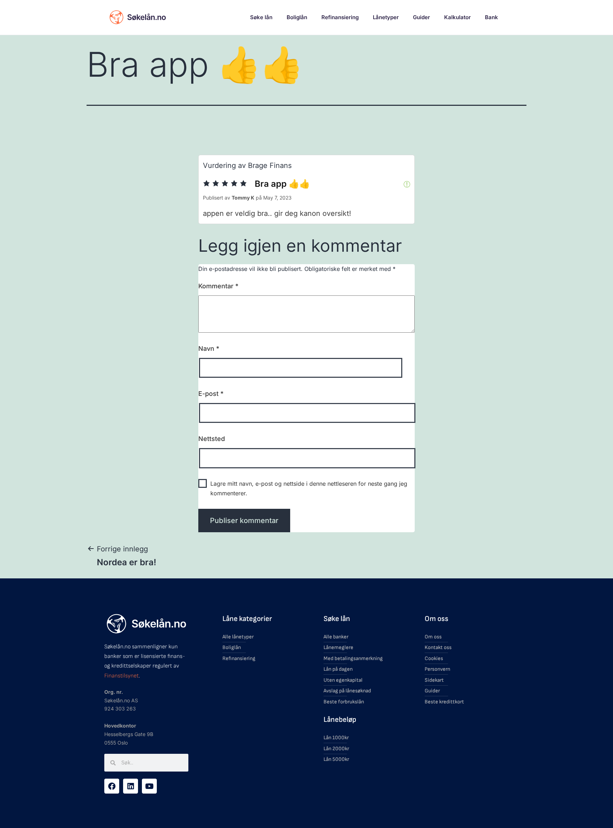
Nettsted (211, 438)
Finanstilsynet (121, 675)
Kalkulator (457, 17)
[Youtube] (149, 786)
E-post (210, 393)
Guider (421, 17)
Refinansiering (340, 17)
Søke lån (261, 17)
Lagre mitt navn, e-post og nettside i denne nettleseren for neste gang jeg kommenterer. (308, 488)
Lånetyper (386, 17)
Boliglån (297, 17)
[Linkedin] (130, 786)
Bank (491, 17)
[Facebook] (111, 786)
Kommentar (218, 286)
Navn (208, 348)
